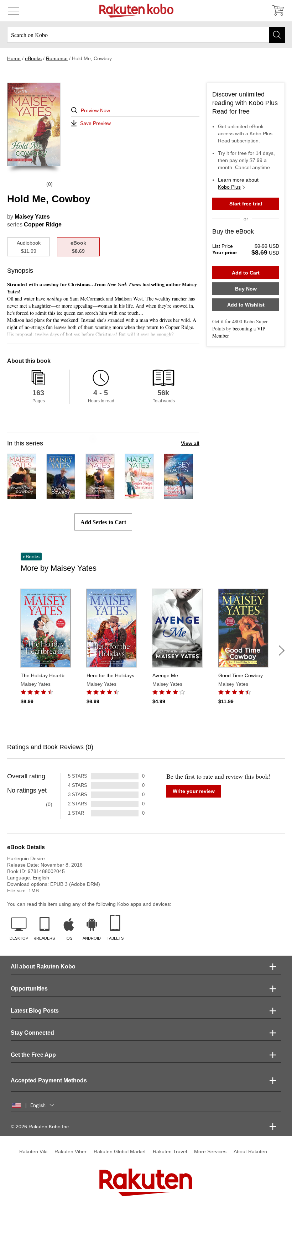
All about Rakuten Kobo (43, 966)
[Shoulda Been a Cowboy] (21, 495)
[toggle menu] (13, 10)
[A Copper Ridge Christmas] (139, 495)
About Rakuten (250, 1151)
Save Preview (95, 123)
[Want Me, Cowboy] (178, 495)
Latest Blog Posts (35, 1011)
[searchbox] (146, 35)
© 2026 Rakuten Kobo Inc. (40, 1126)
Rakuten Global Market (120, 1151)
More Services (210, 1151)
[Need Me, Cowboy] (60, 495)
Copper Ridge (43, 224)
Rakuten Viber (70, 1151)
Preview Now (95, 110)
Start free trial (245, 204)
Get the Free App (33, 1055)
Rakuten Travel (170, 1151)
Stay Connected (32, 1033)
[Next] (281, 650)
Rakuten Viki (33, 1151)
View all (190, 443)
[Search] (277, 35)
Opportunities (29, 989)
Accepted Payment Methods (49, 1080)
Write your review (194, 791)
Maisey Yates (32, 217)
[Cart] (278, 10)
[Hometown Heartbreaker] (100, 495)
